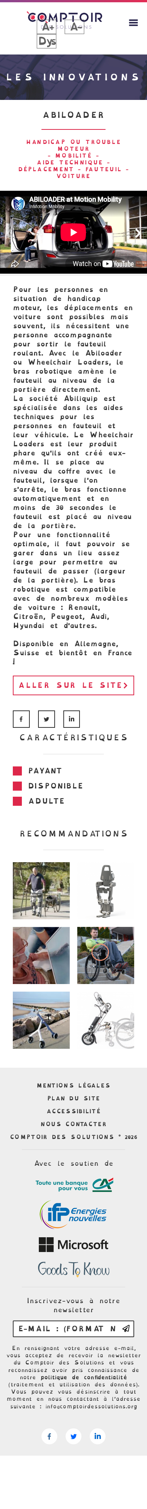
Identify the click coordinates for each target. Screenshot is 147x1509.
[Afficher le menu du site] (133, 22)
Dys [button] (46, 41)
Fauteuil (103, 169)
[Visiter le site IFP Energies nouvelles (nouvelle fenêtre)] (73, 1215)
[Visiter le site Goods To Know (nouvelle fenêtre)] (73, 1270)
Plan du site (73, 1098)
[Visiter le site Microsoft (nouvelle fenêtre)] (73, 1245)
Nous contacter (73, 1124)
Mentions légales (74, 1085)
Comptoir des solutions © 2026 (73, 1137)
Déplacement (46, 169)
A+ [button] (47, 27)
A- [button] (74, 27)
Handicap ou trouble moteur (73, 145)
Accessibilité (73, 1111)
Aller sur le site (70, 685)
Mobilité (73, 155)
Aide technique (70, 162)
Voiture (73, 176)
